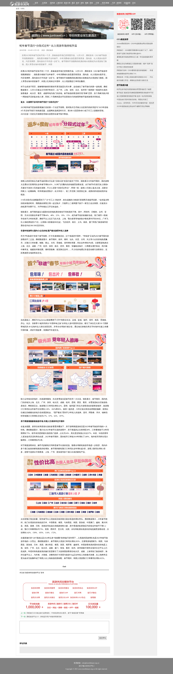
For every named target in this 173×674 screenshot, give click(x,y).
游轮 (82, 3)
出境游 (44, 3)
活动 (133, 3)
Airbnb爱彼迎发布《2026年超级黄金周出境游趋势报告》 (135, 45)
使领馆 (119, 3)
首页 (36, 3)
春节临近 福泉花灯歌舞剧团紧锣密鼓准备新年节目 (135, 93)
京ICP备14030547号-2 (86, 666)
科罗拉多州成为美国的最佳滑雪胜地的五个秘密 (134, 89)
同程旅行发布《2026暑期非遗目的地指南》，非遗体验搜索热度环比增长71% (135, 72)
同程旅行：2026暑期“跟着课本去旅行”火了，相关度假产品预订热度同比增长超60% (135, 51)
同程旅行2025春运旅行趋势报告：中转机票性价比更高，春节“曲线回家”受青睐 (52, 613)
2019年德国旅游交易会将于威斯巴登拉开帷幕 (133, 106)
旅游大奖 (67, 3)
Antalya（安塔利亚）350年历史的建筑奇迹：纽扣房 (135, 103)
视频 (86, 3)
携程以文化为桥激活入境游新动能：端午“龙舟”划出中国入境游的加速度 (135, 65)
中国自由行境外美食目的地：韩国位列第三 (132, 99)
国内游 (52, 3)
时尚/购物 (105, 3)
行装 (97, 3)
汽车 (113, 3)
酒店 (73, 3)
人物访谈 (59, 3)
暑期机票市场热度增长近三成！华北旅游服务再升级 (135, 58)
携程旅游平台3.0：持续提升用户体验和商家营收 (41, 617)
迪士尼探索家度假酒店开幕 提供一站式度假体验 (134, 96)
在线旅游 (127, 3)
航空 (77, 3)
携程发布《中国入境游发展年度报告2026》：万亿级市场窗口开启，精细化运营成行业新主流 (135, 78)
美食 (91, 3)
